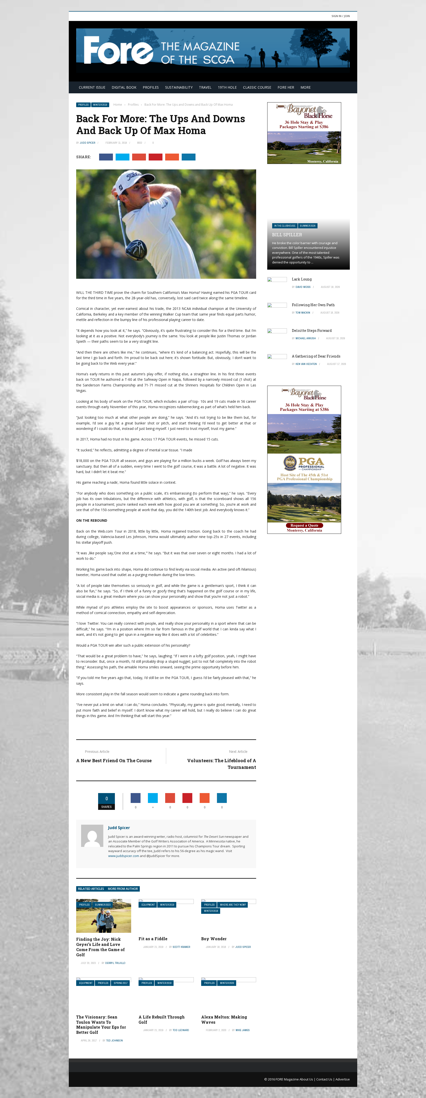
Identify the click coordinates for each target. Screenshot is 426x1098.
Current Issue (92, 87)
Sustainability (179, 87)
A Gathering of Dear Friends (316, 356)
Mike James (243, 1030)
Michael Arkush (306, 338)
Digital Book (124, 87)
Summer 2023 (103, 904)
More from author (123, 889)
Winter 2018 (211, 911)
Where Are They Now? (233, 904)
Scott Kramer (181, 947)
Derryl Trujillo (115, 963)
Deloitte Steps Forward (312, 330)
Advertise (343, 1079)
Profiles (151, 87)
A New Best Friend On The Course (114, 760)
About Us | (308, 1079)
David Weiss (303, 287)
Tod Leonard (181, 1030)
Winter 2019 (100, 104)
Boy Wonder (214, 938)
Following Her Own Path (313, 304)
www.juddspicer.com (123, 856)
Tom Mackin (303, 312)
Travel (205, 87)
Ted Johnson (114, 1040)
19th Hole (227, 87)
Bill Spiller (287, 235)
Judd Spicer (87, 142)
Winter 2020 (227, 983)
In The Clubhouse (285, 225)
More (306, 87)
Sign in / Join (341, 16)
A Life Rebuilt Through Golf (162, 1019)
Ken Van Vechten (306, 364)
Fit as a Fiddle (153, 938)
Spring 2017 (121, 983)
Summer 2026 (308, 225)
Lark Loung (302, 279)
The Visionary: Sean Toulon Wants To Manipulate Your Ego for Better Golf (101, 1024)
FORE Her (286, 87)
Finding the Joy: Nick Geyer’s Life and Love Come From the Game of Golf (100, 947)
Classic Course (257, 87)
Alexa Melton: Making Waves (224, 1019)
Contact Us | (326, 1079)
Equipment (148, 904)
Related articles (91, 889)
